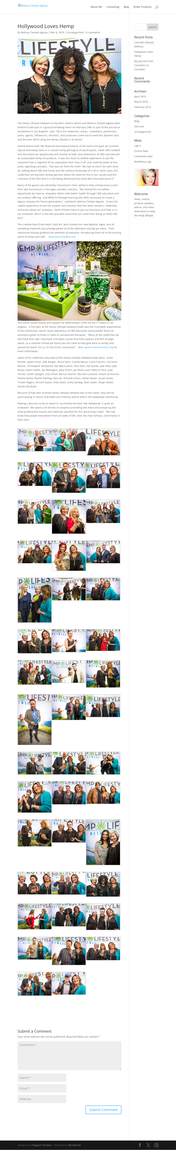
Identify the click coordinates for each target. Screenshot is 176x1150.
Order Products (142, 7)
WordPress (74, 1145)
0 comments (93, 32)
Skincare (139, 126)
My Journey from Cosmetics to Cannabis (143, 65)
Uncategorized (75, 32)
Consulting (113, 7)
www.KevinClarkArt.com (62, 236)
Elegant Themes (41, 1145)
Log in (137, 145)
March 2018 (141, 101)
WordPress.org (142, 161)
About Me (96, 7)
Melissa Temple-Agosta (34, 32)
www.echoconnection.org (98, 347)
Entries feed (141, 151)
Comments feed (143, 156)
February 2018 (142, 107)
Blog (126, 7)
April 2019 (140, 96)
